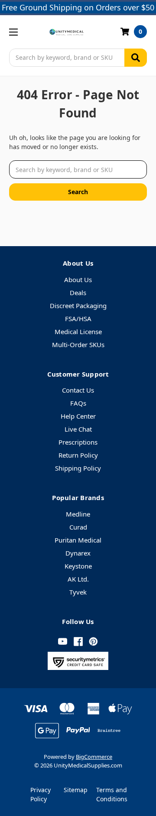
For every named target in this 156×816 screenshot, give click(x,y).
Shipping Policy (78, 468)
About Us (78, 279)
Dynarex (78, 553)
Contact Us (78, 390)
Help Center (78, 416)
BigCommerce (94, 757)
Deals (78, 292)
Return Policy (78, 455)
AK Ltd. (78, 579)
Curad (78, 527)
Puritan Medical (78, 540)
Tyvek (78, 592)
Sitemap (76, 790)
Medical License (78, 331)
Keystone (78, 566)
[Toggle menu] (13, 32)
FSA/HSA (78, 318)
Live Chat (78, 429)
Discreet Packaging (78, 305)
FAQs (78, 403)
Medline (78, 514)
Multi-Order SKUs (78, 344)
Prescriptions (78, 442)
